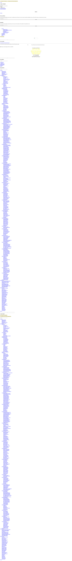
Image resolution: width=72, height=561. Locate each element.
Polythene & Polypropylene (6, 245)
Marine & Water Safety (6, 167)
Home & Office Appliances (6, 142)
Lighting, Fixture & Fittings (6, 137)
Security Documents (5, 255)
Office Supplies (3, 302)
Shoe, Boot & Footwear (4, 305)
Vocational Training (5, 135)
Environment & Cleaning (6, 164)
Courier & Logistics (5, 523)
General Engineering (5, 150)
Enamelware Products (5, 478)
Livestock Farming (5, 81)
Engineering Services (4, 144)
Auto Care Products (5, 91)
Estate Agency (5, 258)
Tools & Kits (3, 556)
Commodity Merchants (6, 328)
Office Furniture (5, 196)
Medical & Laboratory (6, 107)
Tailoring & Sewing (5, 181)
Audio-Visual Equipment (6, 111)
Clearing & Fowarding (6, 274)
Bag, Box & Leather (4, 291)
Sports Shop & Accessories (6, 519)
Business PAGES (5, 29)
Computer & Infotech (4, 118)
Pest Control (4, 108)
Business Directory (5, 32)
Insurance (4, 186)
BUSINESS (3, 33)
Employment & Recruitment (6, 126)
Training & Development (6, 377)
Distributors (4, 217)
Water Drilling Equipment (6, 421)
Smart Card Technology (6, 371)
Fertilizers (4, 80)
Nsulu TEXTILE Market (5, 286)
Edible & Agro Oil (5, 452)
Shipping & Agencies (5, 278)
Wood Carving (5, 86)
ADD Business (11, 1)
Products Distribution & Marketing (7, 488)
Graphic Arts (4, 84)
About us (33, 53)
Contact (1, 1)
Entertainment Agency (6, 405)
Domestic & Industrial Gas (6, 485)
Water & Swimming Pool (6, 403)
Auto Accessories (5, 89)
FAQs (6, 1)
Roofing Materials (5, 101)
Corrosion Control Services (6, 484)
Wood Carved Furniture (6, 198)
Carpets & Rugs (5, 460)
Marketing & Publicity (6, 128)
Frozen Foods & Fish (5, 206)
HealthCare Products (5, 468)
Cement (4, 96)
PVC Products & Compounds (6, 246)
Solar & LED (3, 554)
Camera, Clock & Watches (6, 215)
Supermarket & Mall (5, 462)
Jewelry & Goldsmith (5, 179)
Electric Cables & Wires (6, 387)
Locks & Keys (5, 99)
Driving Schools (5, 132)
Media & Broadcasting (6, 113)
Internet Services (5, 117)
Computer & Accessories (5, 293)
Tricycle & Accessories (6, 94)
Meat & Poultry (5, 208)
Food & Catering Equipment (6, 165)
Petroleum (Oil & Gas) (4, 235)
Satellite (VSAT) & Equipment (7, 365)
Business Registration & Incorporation (7, 124)
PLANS (17, 1)
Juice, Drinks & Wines (6, 456)
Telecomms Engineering (6, 154)
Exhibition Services (5, 159)
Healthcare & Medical (4, 466)
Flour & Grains (5, 205)
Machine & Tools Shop (6, 415)
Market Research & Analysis (6, 127)
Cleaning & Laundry (5, 373)
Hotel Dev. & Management (6, 227)
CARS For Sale (4, 558)
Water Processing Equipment (6, 172)
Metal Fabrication (5, 233)
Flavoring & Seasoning (6, 204)
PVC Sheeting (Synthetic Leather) (7, 495)
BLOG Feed (4, 31)
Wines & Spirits (4, 309)
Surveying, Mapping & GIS (6, 153)
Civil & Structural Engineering (7, 145)
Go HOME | (38, 49)
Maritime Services (5, 525)
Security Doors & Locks (6, 513)
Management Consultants (6, 375)
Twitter (36, 48)
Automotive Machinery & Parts (7, 163)
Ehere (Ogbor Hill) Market (5, 283)
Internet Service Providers (6, 120)
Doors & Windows (5, 346)
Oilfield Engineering (5, 487)
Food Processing (5, 454)
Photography (4, 85)
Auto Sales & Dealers (5, 90)
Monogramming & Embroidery (7, 428)
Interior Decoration (5, 194)
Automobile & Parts (4, 88)
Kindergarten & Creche (6, 381)
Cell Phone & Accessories (5, 292)
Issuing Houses (5, 187)
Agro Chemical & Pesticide (6, 79)
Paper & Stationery (5, 254)
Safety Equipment (5, 511)
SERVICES (32, 51)
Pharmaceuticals (5, 225)
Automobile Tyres (5, 92)
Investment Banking (5, 436)
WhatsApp (4, 1)
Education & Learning (4, 543)
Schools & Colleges (5, 383)
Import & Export (5, 213)
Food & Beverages (4, 448)
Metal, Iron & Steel (4, 228)
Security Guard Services (6, 265)
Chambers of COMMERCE (5, 103)
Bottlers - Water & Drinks (6, 201)
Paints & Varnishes (5, 356)
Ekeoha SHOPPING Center (5, 284)
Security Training (5, 515)
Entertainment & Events (4, 155)
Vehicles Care (3, 308)
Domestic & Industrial (6, 106)
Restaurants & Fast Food (6, 209)
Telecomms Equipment (6, 171)
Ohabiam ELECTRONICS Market (6, 285)
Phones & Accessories (6, 115)
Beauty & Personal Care (5, 290)
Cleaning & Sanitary (5, 354)
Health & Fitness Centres (6, 268)
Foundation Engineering (6, 149)
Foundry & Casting (5, 230)
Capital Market (5, 185)
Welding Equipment (5, 422)
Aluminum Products (5, 229)
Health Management (5, 219)
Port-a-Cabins (5, 100)
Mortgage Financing (5, 438)
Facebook (34, 48)
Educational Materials (5, 379)
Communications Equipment (6, 361)
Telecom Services (5, 362)
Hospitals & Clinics (5, 221)
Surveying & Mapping (6, 170)
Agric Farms (4, 77)
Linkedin (38, 48)
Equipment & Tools (4, 411)
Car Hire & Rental (5, 93)
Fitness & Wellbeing (4, 545)
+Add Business (2, 36)
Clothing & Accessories (6, 176)
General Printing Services (6, 252)
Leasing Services (5, 188)
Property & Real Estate (4, 256)
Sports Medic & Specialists (6, 271)
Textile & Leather (5, 214)
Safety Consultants (5, 262)
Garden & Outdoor (4, 296)
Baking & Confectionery (6, 200)
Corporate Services (4, 123)
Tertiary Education (5, 136)
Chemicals (3, 352)
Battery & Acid (5, 358)
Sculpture (4, 334)
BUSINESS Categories (4, 322)
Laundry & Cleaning (4, 547)
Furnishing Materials (5, 193)
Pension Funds (5, 440)
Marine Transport (5, 276)
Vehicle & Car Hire (5, 527)
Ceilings (4, 344)
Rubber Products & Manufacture (7, 248)
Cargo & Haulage (5, 273)
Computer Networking (6, 119)
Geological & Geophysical (6, 399)
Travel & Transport (4, 521)
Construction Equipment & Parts (7, 413)
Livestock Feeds (5, 330)
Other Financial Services (6, 191)
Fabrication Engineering (6, 397)
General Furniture (5, 442)
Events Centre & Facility (6, 157)
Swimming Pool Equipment (6, 419)
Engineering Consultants (6, 147)
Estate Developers (5, 507)
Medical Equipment (5, 222)
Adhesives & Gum (5, 105)
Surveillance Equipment (6, 266)
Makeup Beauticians (5, 430)
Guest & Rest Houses (5, 226)
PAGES (8, 1)
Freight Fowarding (5, 275)
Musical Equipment (5, 168)
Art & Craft (3, 537)
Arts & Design (3, 332)
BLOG (14, 1)
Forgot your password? (3, 8)
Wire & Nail (4, 234)
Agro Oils (4, 78)
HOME (3, 28)
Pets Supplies (3, 551)
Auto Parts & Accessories (5, 288)
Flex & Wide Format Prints (6, 251)
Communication (4, 359)
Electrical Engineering (6, 395)
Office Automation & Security (6, 417)
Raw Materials (5, 109)
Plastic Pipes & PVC (5, 243)
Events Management (5, 407)
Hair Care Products (5, 178)
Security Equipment (5, 264)
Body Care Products (5, 424)
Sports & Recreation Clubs (6, 269)
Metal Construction (5, 232)
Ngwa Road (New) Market (5, 533)
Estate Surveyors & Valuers (6, 259)
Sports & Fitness (4, 267)
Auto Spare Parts (5, 338)
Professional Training (5, 134)
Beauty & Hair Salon (5, 423)
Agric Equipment (5, 76)
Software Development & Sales (7, 122)
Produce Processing (5, 83)
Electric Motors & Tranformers (7, 138)
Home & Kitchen (4, 298)
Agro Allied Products (5, 326)
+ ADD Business (2, 63)
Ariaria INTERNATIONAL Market (6, 529)
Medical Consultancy (5, 470)
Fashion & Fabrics (4, 541)
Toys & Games (5, 216)
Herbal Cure (3, 297)
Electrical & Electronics (4, 385)
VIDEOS (38, 51)
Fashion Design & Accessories (7, 426)
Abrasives (4, 104)
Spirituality (3, 306)
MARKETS (35, 50)
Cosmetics (4, 425)
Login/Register (2, 62)
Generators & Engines (6, 141)
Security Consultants (5, 263)
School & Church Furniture (6, 197)
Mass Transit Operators (6, 277)
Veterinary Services (5, 224)
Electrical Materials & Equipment (7, 139)
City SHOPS (3, 531)
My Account (38, 52)
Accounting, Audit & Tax (6, 183)
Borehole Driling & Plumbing (6, 393)
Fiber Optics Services (5, 116)
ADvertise (33, 52)
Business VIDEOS (5, 30)
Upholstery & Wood (5, 446)
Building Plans (5, 257)
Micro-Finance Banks (5, 189)
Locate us (39, 53)
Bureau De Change (5, 184)
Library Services (5, 133)
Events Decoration (5, 158)
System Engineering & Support (7, 121)
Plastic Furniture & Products (6, 244)
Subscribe (35, 52)
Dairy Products (5, 203)
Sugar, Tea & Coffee (5, 458)
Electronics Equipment (6, 140)
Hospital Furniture (5, 199)
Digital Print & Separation (6, 499)
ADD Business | (5, 316)
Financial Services (4, 182)
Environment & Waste (6, 148)
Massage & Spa (5, 517)
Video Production (5, 162)
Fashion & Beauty (4, 174)
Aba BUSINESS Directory (5, 279)
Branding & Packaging (6, 250)
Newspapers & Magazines (6, 253)
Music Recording (5, 160)
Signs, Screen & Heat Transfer (6, 87)
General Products (5, 98)
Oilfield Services (5, 239)
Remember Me (3, 7)
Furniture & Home (4, 192)
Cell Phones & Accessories (6, 389)
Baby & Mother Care (5, 211)
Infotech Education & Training (7, 369)
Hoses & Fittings (5, 491)
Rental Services (5, 161)
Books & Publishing (5, 249)
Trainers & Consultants (6, 272)
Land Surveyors (5, 260)
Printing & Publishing (4, 497)
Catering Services (5, 202)
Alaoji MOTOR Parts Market (5, 281)
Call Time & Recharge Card (6, 360)
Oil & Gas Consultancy (6, 237)
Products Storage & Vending (6, 489)
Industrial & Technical (6, 166)
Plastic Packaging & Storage (6, 493)
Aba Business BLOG (36, 45)
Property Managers (5, 509)
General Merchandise (4, 210)
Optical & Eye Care (5, 472)
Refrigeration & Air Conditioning (7, 391)
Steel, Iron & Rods (5, 102)
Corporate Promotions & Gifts (6, 125)
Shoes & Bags (5, 180)
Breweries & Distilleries (6, 450)
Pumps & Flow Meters (6, 169)
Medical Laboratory (5, 223)
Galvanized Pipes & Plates (6, 231)
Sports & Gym (3, 307)
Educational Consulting (6, 130)
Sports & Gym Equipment (6, 270)
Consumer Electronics (4, 294)
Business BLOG (4, 320)
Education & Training (4, 129)
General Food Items (5, 207)
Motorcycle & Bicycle (6, 342)
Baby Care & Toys (4, 289)
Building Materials (4, 95)
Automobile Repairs (5, 340)
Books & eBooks (4, 539)
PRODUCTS (3, 34)
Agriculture (3, 324)
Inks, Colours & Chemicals (6, 501)
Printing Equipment (5, 503)
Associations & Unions (4, 336)
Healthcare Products (4, 300)
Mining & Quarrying (5, 151)
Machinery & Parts (4, 548)
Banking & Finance (5, 432)
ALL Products (3, 310)
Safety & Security (4, 261)
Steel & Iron (4, 482)
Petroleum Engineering (6, 152)
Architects (4, 505)
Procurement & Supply (6, 241)
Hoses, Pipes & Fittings (6, 480)
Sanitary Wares (5, 350)
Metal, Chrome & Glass (6, 444)
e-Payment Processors (5, 434)
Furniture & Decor (4, 295)
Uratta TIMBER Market (5, 535)
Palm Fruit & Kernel (5, 82)
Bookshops (4, 131)
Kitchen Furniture (5, 195)
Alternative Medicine (5, 218)
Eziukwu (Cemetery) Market (5, 282)
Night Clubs (4, 409)
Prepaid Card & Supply (6, 363)
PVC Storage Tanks (5, 247)
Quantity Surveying (5, 401)
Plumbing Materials (5, 348)
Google (36, 49)
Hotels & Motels (5, 476)
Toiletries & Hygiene (5, 464)
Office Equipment (4, 550)
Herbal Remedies (5, 220)
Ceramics (4, 97)
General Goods (5, 212)
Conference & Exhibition (6, 156)
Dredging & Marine (5, 146)
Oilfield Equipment (5, 486)
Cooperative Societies (5, 190)
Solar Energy (4, 143)
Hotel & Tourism (4, 474)
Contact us (36, 53)
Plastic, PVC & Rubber (4, 242)
